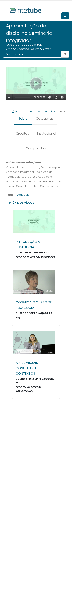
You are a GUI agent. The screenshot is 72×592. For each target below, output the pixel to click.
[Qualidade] (62, 97)
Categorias (44, 118)
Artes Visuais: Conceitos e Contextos (27, 368)
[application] (36, 83)
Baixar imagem (24, 111)
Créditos (22, 133)
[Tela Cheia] (55, 97)
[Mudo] (49, 97)
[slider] (22, 97)
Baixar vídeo (48, 111)
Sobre (23, 118)
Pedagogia (22, 195)
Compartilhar (36, 148)
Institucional (46, 133)
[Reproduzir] (8, 97)
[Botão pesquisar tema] (65, 54)
